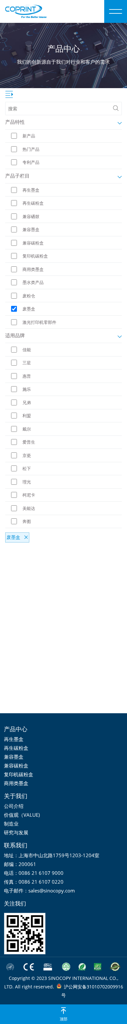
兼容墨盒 (13, 756)
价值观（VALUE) (22, 814)
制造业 (11, 823)
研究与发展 (16, 832)
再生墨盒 (13, 739)
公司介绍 (13, 806)
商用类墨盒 (16, 783)
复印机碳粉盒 (18, 774)
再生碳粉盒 (16, 748)
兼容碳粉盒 (16, 765)
